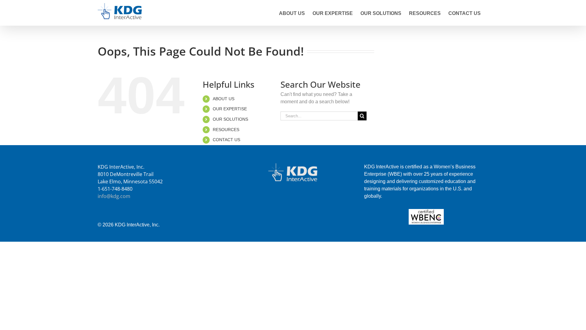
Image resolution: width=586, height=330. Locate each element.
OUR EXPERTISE (230, 108)
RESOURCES (226, 129)
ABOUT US (223, 98)
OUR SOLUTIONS (230, 119)
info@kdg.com (114, 196)
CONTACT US (226, 139)
